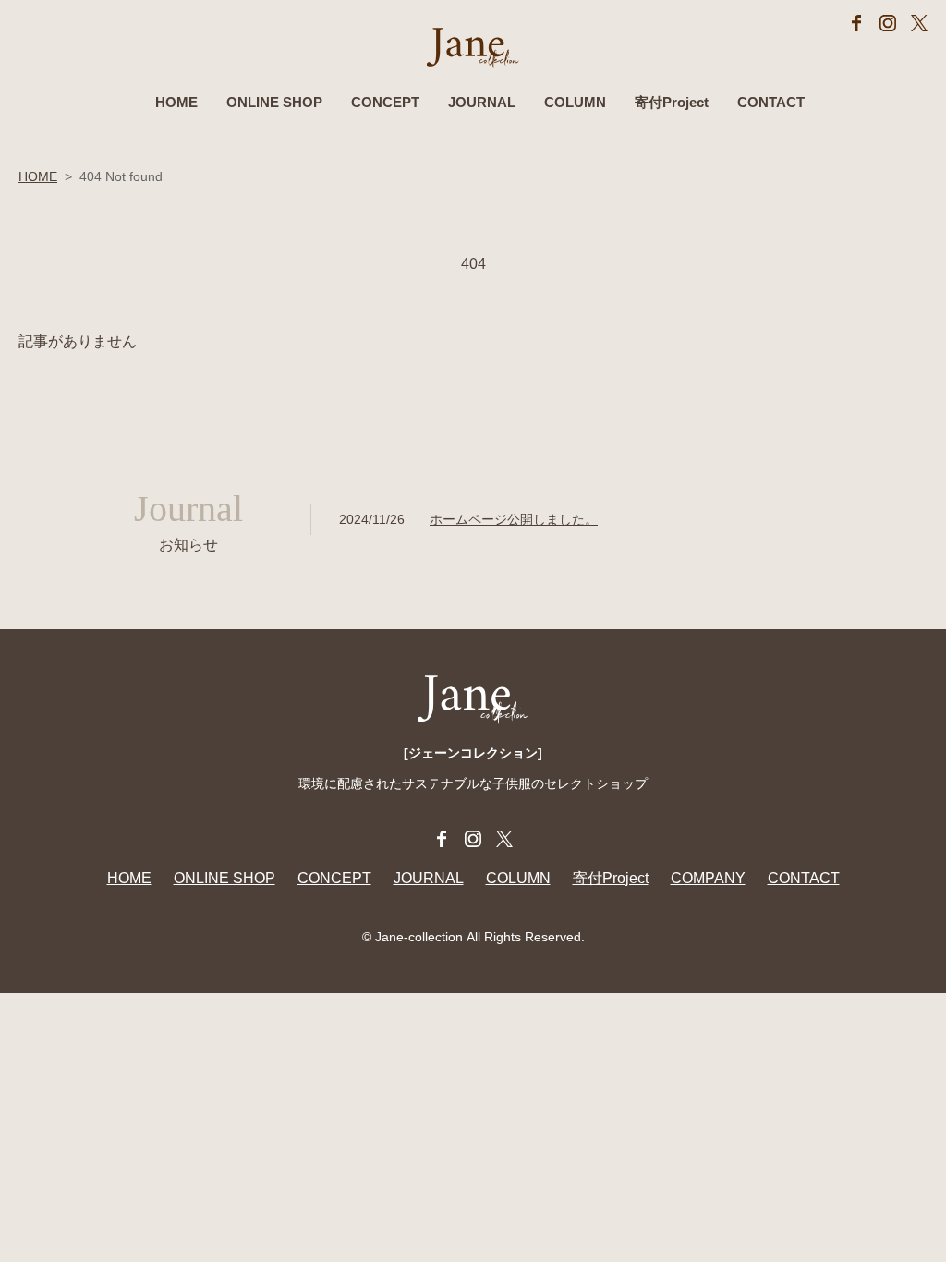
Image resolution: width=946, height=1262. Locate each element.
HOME (176, 102)
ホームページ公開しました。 (514, 519)
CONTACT (771, 102)
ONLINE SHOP (274, 102)
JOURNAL (481, 102)
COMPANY (708, 878)
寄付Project (672, 102)
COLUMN (575, 102)
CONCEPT (385, 102)
